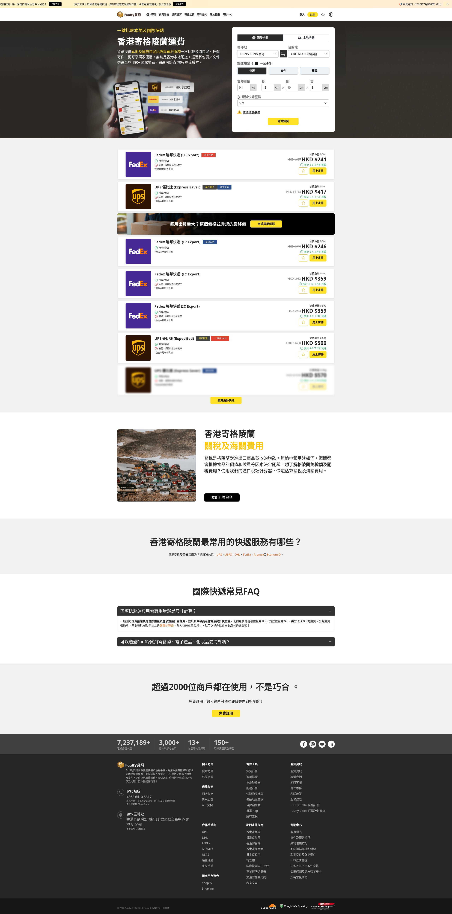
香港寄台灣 (253, 843)
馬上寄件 (318, 171)
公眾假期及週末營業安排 (306, 872)
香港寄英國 (253, 838)
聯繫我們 (296, 777)
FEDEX (206, 843)
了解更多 (55, 3)
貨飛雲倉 (207, 799)
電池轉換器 (253, 782)
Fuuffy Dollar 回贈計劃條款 (307, 811)
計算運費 (283, 121)
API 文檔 (207, 805)
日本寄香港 (253, 855)
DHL (205, 838)
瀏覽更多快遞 (226, 400)
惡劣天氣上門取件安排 (304, 866)
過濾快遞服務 (251, 97)
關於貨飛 (296, 771)
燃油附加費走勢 (256, 877)
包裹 (252, 70)
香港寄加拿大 (254, 849)
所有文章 (252, 883)
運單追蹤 (252, 777)
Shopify (207, 883)
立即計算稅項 (222, 497)
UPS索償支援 (298, 860)
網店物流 (207, 794)
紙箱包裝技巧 (298, 843)
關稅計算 (252, 788)
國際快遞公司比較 (257, 866)
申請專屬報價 (266, 224)
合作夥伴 (296, 788)
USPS (205, 855)
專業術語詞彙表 (256, 872)
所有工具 (252, 816)
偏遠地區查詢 (254, 799)
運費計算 (252, 771)
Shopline (208, 888)
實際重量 (243, 81)
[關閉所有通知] (447, 4)
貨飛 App (252, 811)
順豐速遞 (207, 860)
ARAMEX (207, 849)
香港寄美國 (253, 832)
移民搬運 (207, 777)
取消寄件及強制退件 (303, 855)
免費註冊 (226, 713)
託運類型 (243, 63)
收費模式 (296, 832)
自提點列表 (253, 805)
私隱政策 (296, 794)
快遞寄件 (207, 771)
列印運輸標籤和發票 (303, 849)
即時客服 (296, 782)
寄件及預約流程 (300, 838)
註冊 (312, 14)
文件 (283, 70)
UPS (204, 832)
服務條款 (296, 799)
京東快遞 (207, 866)
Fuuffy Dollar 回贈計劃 (305, 805)
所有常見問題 (298, 877)
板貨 (314, 70)
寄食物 (250, 860)
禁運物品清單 (254, 794)
